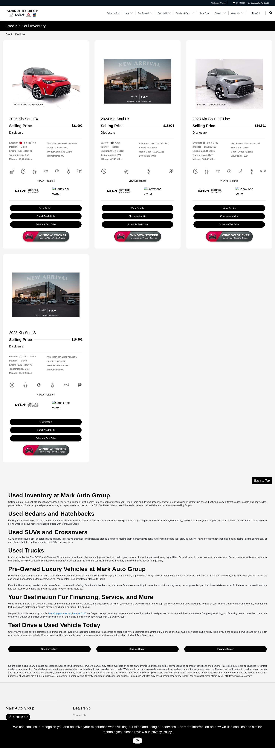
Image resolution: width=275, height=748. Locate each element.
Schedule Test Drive (46, 224)
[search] (270, 13)
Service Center (137, 649)
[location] (234, 3)
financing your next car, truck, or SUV (66, 613)
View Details (45, 208)
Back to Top (262, 480)
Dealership (82, 708)
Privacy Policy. (161, 732)
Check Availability (46, 216)
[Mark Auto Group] (22, 12)
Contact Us (20, 716)
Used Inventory (49, 649)
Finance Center (225, 649)
